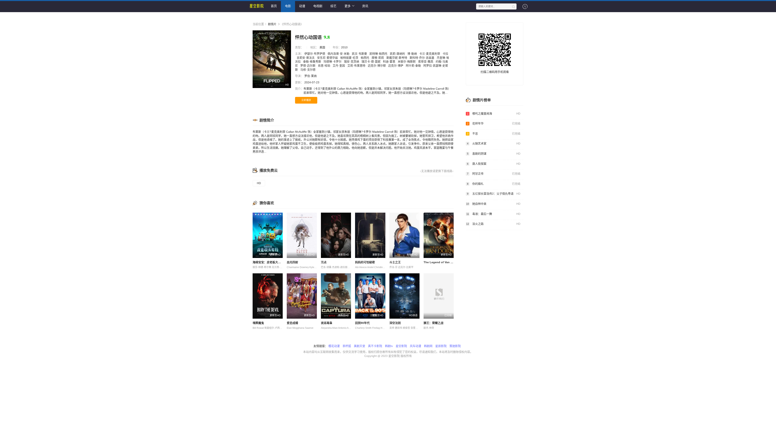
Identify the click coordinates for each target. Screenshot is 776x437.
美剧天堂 (359, 346)
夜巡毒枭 (326, 323)
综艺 (333, 6)
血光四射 (292, 262)
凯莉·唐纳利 (398, 53)
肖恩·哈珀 (324, 65)
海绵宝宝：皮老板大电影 (268, 262)
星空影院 (401, 346)
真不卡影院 (375, 346)
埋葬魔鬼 (258, 323)
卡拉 (445, 53)
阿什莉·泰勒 (414, 65)
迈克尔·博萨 (396, 65)
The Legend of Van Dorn (440, 262)
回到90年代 (362, 323)
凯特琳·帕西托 (378, 53)
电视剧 (317, 6)
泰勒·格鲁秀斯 (312, 61)
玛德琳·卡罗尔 (333, 61)
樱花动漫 (334, 346)
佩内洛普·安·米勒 (339, 53)
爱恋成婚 (292, 323)
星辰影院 (441, 346)
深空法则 (395, 323)
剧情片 (272, 24)
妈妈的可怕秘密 (365, 262)
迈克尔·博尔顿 (377, 65)
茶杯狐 (347, 346)
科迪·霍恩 (389, 61)
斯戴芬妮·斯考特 (397, 57)
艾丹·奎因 (339, 65)
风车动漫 (415, 346)
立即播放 (306, 100)
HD (259, 183)
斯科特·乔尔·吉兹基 (422, 57)
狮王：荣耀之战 (433, 323)
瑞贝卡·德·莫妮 (371, 61)
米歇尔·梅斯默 (407, 61)
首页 (274, 6)
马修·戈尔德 (308, 69)
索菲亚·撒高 (426, 61)
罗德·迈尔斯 (308, 65)
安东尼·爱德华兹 (328, 57)
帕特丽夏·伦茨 (349, 57)
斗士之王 (395, 262)
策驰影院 (455, 346)
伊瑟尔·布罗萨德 (315, 53)
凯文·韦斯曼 (360, 53)
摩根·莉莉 (378, 57)
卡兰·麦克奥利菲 (430, 53)
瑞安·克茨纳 (352, 61)
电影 (288, 6)
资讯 (365, 6)
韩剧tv (389, 346)
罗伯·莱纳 (310, 75)
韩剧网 (428, 346)
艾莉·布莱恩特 (356, 65)
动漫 (302, 6)
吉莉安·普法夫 (306, 57)
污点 (324, 262)
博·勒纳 (412, 53)
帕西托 (365, 57)
